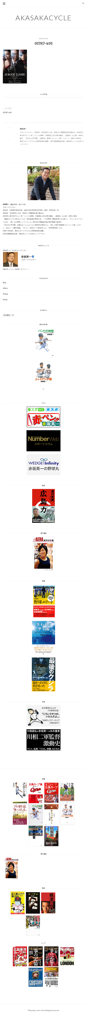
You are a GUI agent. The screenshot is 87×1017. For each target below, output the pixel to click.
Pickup (5, 294)
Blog (4, 283)
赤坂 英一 (23, 129)
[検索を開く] (83, 3)
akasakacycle (44, 18)
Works (5, 300)
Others (5, 288)
